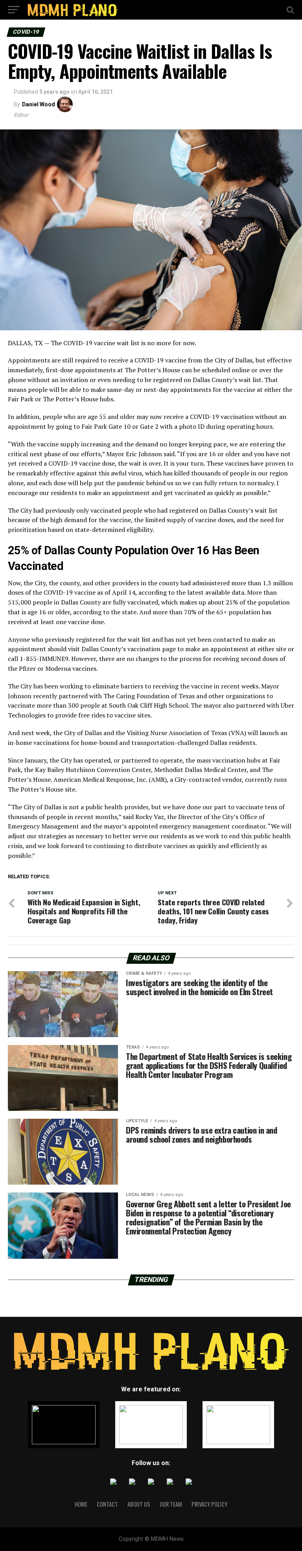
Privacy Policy (209, 1504)
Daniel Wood (38, 104)
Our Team (171, 1504)
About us (138, 1504)
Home (81, 1504)
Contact (107, 1504)
